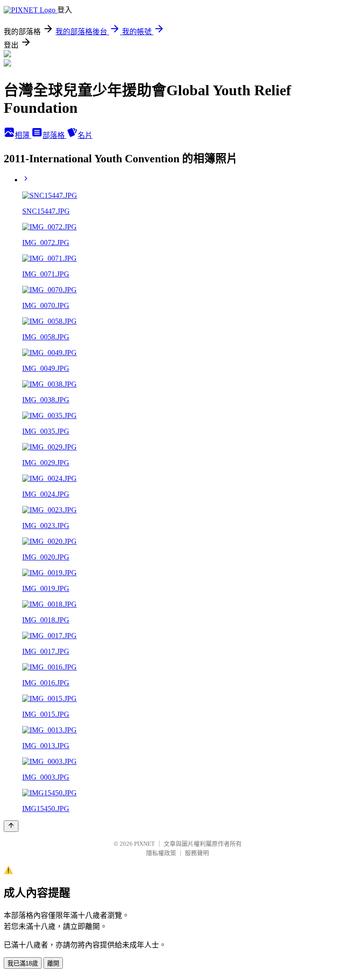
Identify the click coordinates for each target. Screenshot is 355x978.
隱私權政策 (161, 852)
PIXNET (144, 843)
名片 (85, 135)
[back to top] (11, 826)
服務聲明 (197, 852)
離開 (53, 963)
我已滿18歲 (22, 963)
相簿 (23, 135)
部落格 (55, 135)
